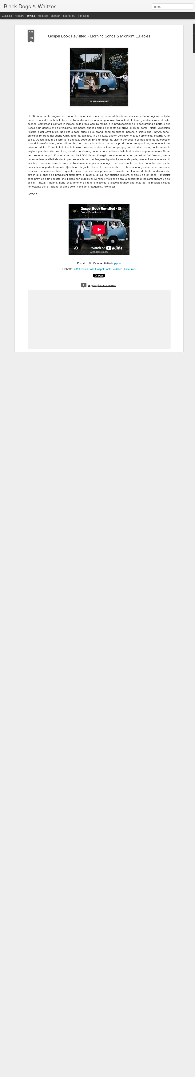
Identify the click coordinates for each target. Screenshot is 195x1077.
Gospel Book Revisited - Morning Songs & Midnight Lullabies (99, 36)
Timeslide (84, 15)
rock (133, 269)
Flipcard (19, 15)
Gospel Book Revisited (108, 269)
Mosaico (43, 15)
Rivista (31, 15)
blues (85, 269)
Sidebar (55, 15)
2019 (77, 269)
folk (92, 269)
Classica (7, 15)
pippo (117, 263)
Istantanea (68, 15)
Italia (127, 269)
